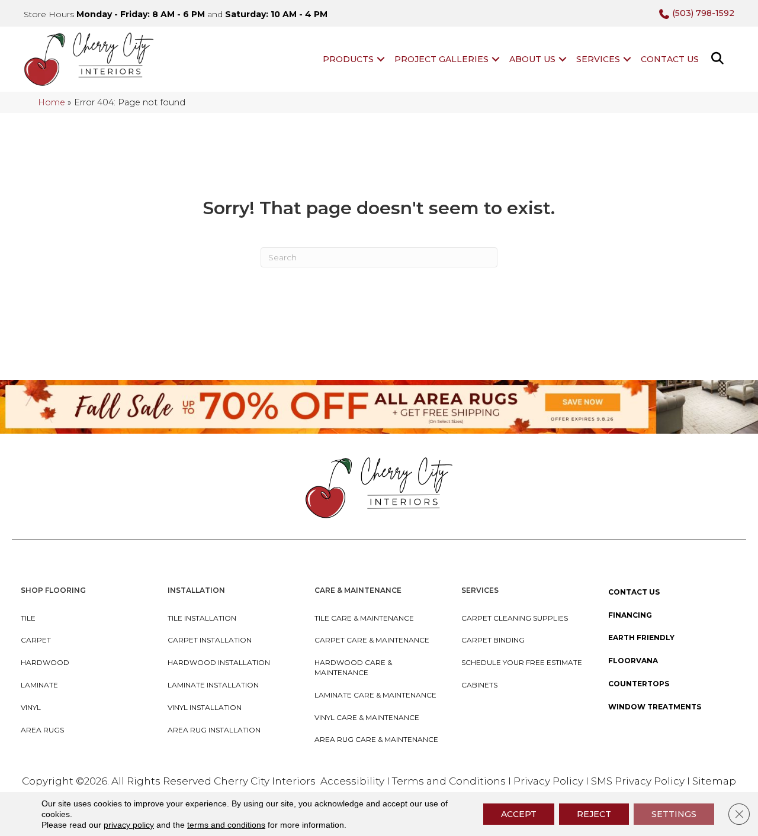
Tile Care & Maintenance (364, 618)
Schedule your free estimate (521, 662)
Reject (594, 814)
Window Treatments (654, 706)
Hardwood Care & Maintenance (353, 667)
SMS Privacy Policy (639, 781)
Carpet (36, 639)
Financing (630, 615)
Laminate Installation (213, 684)
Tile (28, 618)
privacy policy (129, 824)
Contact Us (670, 59)
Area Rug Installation (214, 729)
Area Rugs (42, 729)
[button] (381, 59)
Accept (519, 814)
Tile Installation (202, 618)
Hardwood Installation (219, 662)
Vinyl (31, 707)
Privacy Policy (549, 781)
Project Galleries (441, 59)
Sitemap (714, 781)
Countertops (638, 683)
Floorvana (633, 660)
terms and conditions (226, 824)
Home (51, 102)
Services (598, 59)
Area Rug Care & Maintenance (376, 739)
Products (348, 59)
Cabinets (479, 684)
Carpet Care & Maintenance (371, 639)
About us (532, 59)
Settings (673, 814)
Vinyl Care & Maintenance (366, 717)
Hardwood (45, 662)
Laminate (39, 684)
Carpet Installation (210, 639)
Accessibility (352, 781)
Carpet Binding (493, 639)
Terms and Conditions (449, 781)
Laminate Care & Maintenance (375, 694)
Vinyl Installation (205, 707)
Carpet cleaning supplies (514, 618)
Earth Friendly (641, 637)
